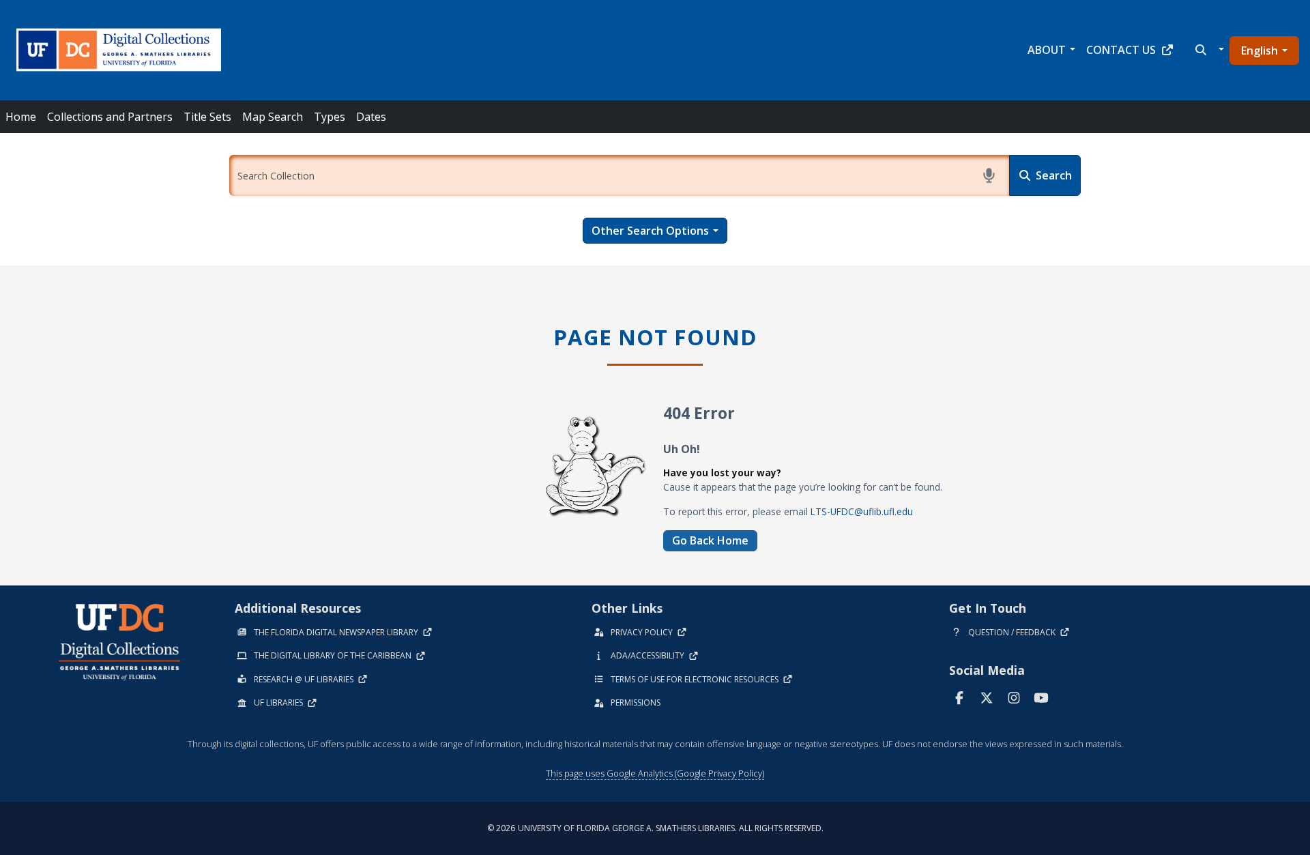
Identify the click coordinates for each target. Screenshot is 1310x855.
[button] (1208, 49)
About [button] (1047, 49)
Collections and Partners (110, 116)
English (1259, 50)
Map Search (272, 116)
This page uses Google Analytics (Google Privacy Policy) (655, 773)
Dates (371, 116)
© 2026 (655, 828)
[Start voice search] (989, 175)
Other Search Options (650, 230)
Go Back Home (710, 540)
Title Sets (207, 116)
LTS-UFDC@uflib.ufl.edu (862, 511)
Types (329, 116)
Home (20, 116)
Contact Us (1121, 49)
